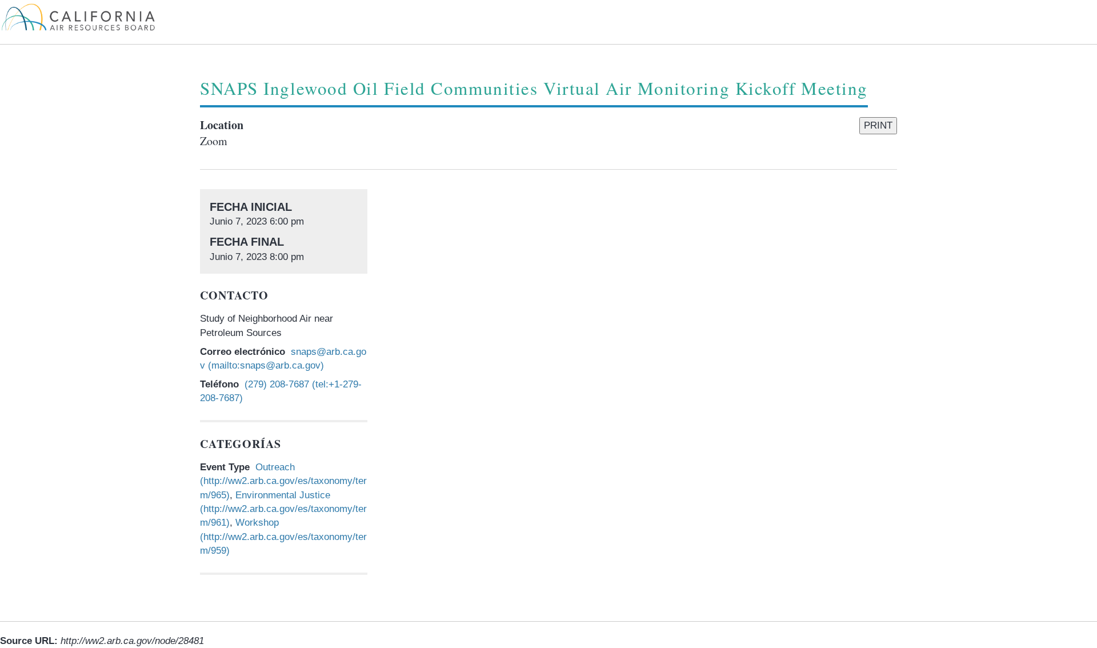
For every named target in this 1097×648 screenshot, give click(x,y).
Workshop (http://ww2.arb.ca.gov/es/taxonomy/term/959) (283, 536)
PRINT (878, 125)
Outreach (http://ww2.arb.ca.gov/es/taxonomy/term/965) (283, 481)
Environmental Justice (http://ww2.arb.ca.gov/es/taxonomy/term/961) (283, 509)
